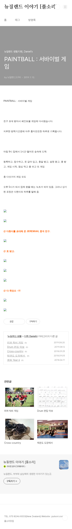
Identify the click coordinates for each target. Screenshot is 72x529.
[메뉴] (65, 6)
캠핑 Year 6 (13, 359)
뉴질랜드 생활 (14, 336)
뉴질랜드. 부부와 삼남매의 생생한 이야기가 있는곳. (27, 474)
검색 (57, 7)
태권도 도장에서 (16, 355)
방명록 (32, 20)
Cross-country (15, 351)
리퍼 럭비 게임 (15, 342)
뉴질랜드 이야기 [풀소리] (30, 7)
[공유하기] (17, 321)
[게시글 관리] (21, 321)
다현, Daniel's (30, 336)
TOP (65, 518)
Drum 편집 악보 (15, 346)
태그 (17, 20)
